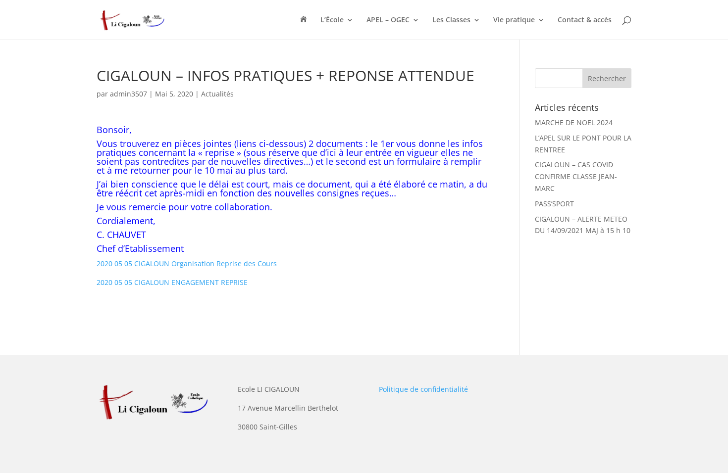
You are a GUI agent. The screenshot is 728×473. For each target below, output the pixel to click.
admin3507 (128, 93)
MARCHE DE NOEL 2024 (574, 122)
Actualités (217, 93)
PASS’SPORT (554, 203)
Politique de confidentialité (423, 389)
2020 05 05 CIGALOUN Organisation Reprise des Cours (187, 263)
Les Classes (451, 20)
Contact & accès (585, 20)
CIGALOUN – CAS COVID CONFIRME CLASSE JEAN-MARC (576, 176)
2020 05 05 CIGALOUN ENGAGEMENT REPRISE (172, 282)
